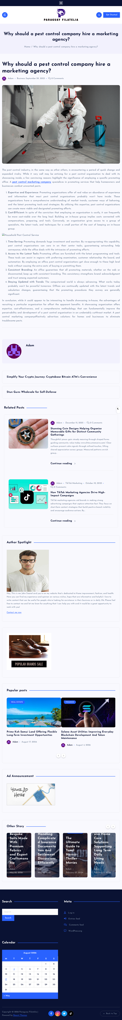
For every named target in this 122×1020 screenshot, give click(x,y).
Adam (11, 78)
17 (6, 979)
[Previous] (58, 755)
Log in (71, 913)
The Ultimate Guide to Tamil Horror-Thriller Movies (73, 851)
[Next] (63, 755)
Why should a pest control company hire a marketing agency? (65, 47)
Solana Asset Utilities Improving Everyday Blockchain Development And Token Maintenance (87, 735)
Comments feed (76, 925)
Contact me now (14, 612)
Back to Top (111, 1014)
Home (27, 47)
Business (21, 78)
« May (7, 996)
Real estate (17, 702)
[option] (34, 721)
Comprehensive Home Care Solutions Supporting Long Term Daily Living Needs (103, 846)
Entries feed (74, 919)
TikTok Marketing (73, 483)
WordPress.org (75, 931)
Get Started (111, 15)
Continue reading (62, 463)
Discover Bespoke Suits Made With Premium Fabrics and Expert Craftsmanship (19, 846)
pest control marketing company (31, 182)
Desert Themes (20, 1015)
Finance (70, 702)
